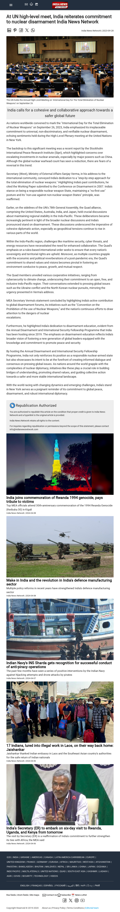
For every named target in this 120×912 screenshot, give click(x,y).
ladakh (103, 871)
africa (64, 862)
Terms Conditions (75, 908)
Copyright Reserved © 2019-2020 (22, 908)
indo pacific (13, 871)
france (31, 862)
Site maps (34, 895)
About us (46, 908)
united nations (49, 871)
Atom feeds (22, 895)
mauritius (75, 862)
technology (41, 876)
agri (9, 876)
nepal (61, 866)
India (15, 857)
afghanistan (103, 862)
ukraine (25, 857)
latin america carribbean (69, 857)
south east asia (76, 871)
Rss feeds (11, 895)
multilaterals (30, 871)
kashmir (92, 871)
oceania (101, 866)
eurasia (53, 862)
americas (37, 857)
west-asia (88, 862)
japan (91, 866)
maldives (50, 866)
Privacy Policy (58, 908)
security (27, 876)
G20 (9, 857)
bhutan (39, 866)
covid (17, 876)
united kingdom (16, 862)
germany (42, 862)
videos (54, 876)
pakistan (12, 866)
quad (63, 871)
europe (90, 857)
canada (48, 857)
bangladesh (26, 866)
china (82, 866)
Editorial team (92, 908)
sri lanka (72, 866)
